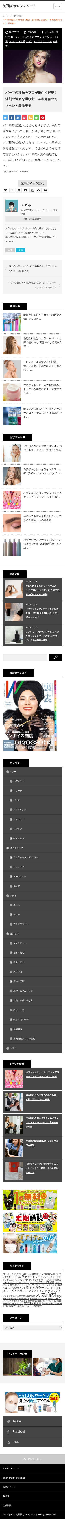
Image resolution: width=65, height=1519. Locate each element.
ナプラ (29, 41)
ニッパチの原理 (12, 1288)
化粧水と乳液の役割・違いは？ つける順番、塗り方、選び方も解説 (42, 447)
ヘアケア (17, 829)
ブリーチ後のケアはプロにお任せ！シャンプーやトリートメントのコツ (32, 285)
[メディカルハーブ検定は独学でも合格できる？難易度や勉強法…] (17, 1367)
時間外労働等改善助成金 (16, 1301)
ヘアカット (18, 838)
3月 (7, 1274)
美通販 (6, 1496)
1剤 (12, 37)
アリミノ (38, 41)
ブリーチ (17, 790)
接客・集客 (18, 952)
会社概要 (7, 1505)
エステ (16, 914)
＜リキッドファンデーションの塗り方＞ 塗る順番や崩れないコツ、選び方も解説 (42, 613)
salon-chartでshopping (14, 1478)
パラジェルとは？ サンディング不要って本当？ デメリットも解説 (42, 494)
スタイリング (19, 809)
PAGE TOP (35, 1459)
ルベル (12, 41)
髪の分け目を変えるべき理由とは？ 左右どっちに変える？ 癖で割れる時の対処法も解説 (42, 590)
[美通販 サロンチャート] (19, 6)
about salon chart (11, 1468)
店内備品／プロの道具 (24, 1038)
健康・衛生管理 (21, 1019)
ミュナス (43, 1291)
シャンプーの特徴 (42, 1282)
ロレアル (47, 41)
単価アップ (24, 1298)
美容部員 (46, 1303)
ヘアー (13, 771)
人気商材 (29, 37)
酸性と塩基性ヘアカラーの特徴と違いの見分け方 (42, 316)
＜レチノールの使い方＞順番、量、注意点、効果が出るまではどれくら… (42, 365)
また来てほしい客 (18, 1274)
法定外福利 (47, 1301)
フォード (19, 37)
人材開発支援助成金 (26, 1296)
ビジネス (14, 933)
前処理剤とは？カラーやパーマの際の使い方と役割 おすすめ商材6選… (42, 342)
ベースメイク (19, 876)
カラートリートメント (37, 1276)
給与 (5, 1303)
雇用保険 (38, 1306)
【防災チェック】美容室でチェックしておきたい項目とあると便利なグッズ (42, 1168)
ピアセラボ (18, 1290)
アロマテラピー (21, 924)
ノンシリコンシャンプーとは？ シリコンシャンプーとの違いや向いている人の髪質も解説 (42, 636)
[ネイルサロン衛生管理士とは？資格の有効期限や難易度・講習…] (47, 1367)
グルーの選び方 (54, 1280)
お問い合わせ (9, 1487)
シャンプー (18, 819)
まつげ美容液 (32, 1274)
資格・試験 (18, 981)
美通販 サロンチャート (27, 1514)
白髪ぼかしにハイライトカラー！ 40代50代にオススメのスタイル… (42, 471)
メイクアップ (16, 848)
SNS (21, 250)
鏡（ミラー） (28, 1306)
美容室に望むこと (15, 1303)
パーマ (16, 800)
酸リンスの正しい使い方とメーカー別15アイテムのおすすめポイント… (42, 412)
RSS (16, 1441)
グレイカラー (10, 1282)
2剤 (51, 37)
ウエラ (38, 37)
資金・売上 (18, 962)
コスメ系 (20, 41)
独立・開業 (18, 1010)
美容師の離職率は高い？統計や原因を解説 (42, 1143)
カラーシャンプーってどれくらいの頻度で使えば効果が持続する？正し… (42, 543)
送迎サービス (15, 1306)
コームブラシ (23, 1282)
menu (57, 6)
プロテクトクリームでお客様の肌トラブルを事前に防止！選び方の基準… (42, 389)
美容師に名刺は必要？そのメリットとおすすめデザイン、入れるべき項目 (42, 1122)
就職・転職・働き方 (23, 1000)
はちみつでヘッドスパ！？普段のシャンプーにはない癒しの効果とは (33, 268)
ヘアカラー (18, 781)
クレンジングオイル (38, 1280)
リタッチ (53, 1290)
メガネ (26, 205)
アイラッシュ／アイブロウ (26, 857)
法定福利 (57, 1301)
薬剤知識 (17, 16)
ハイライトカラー (32, 1287)
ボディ (13, 895)
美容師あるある (32, 1303)
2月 (4, 1274)
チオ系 (45, 37)
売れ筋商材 (53, 1298)
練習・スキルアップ (23, 991)
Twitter (17, 1421)
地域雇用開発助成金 (38, 1298)
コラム (13, 1048)
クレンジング (20, 1279)
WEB (10, 250)
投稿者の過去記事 (32, 218)
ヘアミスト (32, 1290)
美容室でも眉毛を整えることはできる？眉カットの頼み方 (42, 518)
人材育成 (17, 972)
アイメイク (18, 867)
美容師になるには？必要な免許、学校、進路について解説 (42, 1097)
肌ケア (16, 886)
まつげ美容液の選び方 (49, 1274)
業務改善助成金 (35, 1301)
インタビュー (19, 943)
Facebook (19, 1431)
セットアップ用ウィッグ (33, 1285)
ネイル (16, 905)
